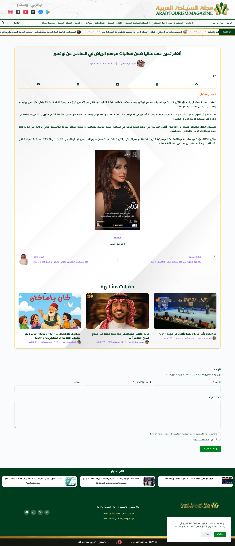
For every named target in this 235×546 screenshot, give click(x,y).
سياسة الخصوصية (201, 439)
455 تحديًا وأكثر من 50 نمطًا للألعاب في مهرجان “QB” (187, 333)
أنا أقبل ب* (205, 439)
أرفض (207, 534)
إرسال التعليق (210, 449)
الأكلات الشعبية (65, 23)
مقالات (89, 23)
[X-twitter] (40, 512)
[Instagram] (47, 512)
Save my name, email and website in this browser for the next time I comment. (183, 434)
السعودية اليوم (175, 23)
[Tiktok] (33, 512)
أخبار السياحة (159, 23)
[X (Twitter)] (157, 84)
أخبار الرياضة (99, 23)
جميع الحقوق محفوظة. (92, 542)
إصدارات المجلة (218, 23)
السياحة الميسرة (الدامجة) (136, 23)
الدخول (229, 23)
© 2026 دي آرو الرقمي (144, 542)
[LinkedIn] (117, 84)
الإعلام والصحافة (115, 23)
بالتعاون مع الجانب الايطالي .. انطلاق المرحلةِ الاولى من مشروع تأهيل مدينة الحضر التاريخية (158, 32)
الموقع (77, 382)
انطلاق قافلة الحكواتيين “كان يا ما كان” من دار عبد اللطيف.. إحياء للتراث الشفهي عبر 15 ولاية (53, 335)
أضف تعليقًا (214, 397)
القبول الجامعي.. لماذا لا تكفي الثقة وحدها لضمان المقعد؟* (189, 478)
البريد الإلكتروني (142, 382)
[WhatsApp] (78, 84)
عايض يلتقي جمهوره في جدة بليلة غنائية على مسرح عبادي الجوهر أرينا (120, 335)
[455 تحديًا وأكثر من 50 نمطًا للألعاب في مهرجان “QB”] (185, 311)
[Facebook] (196, 84)
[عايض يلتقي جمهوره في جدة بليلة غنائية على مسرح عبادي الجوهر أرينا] (117, 311)
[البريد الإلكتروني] (38, 84)
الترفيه (77, 23)
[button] (3, 22)
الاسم (217, 382)
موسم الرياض (117, 244)
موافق (220, 534)
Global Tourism (48, 23)
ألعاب (166, 338)
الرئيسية (189, 23)
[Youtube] (26, 512)
